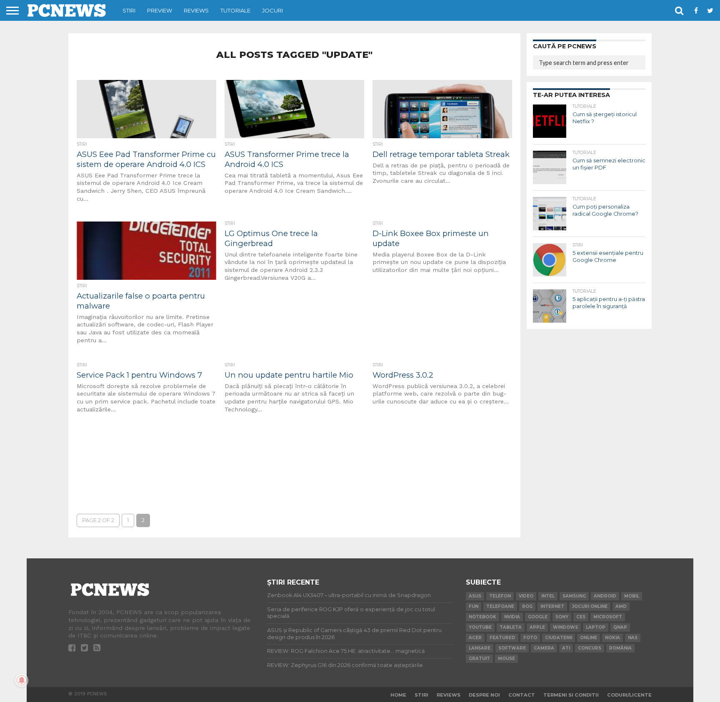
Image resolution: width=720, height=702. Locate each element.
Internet (552, 606)
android (605, 596)
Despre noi (484, 695)
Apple (537, 627)
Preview (159, 10)
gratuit (479, 658)
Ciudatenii (558, 637)
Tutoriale (235, 10)
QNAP (620, 627)
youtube (480, 627)
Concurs (589, 648)
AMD (621, 606)
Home (398, 695)
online (588, 637)
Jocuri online (590, 606)
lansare (479, 648)
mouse (506, 658)
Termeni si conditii (571, 695)
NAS (633, 637)
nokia (612, 637)
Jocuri (272, 10)
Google (538, 617)
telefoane (500, 606)
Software (512, 648)
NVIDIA (512, 617)
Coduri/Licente (629, 695)
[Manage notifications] (21, 680)
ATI (566, 648)
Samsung (574, 596)
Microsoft (607, 617)
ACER (475, 637)
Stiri (128, 10)
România (620, 648)
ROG (527, 606)
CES (580, 617)
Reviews (196, 10)
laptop (595, 627)
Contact (521, 695)
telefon (500, 596)
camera (544, 648)
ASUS (475, 596)
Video (526, 596)
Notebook (482, 617)
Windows (565, 627)
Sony (561, 617)
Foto (530, 637)
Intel (548, 596)
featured (502, 637)
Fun (473, 606)
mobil (631, 596)
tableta (511, 627)
